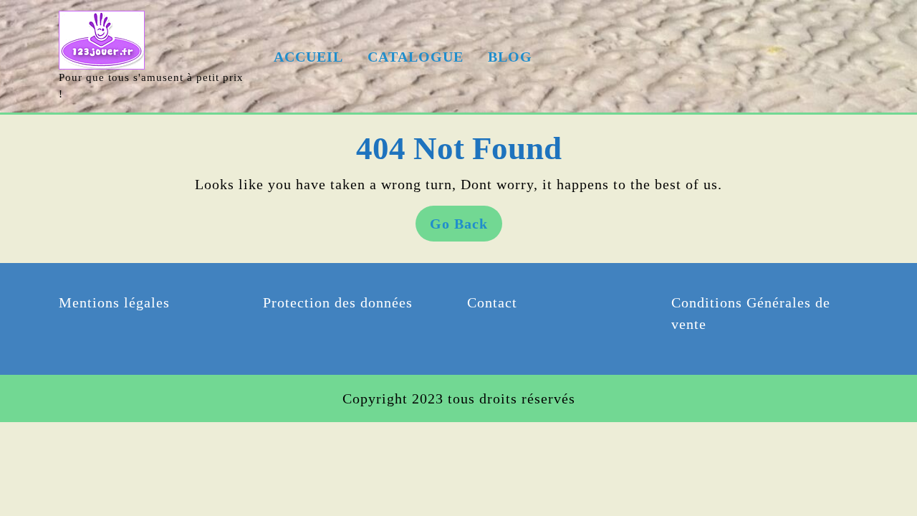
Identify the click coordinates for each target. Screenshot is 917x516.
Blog (510, 56)
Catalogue (416, 56)
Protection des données (338, 302)
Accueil (308, 56)
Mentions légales (114, 302)
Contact (492, 302)
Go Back (466, 228)
